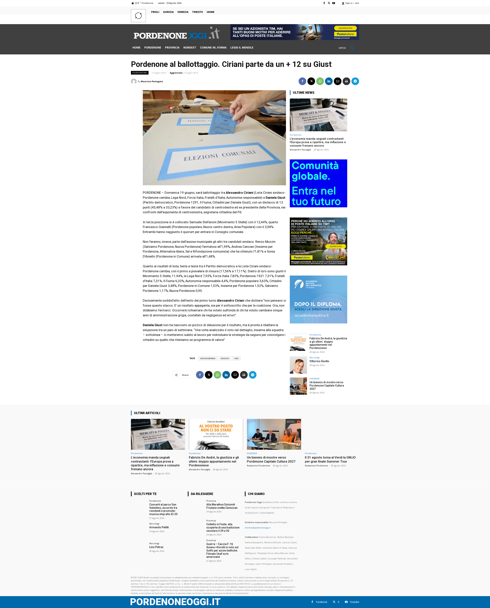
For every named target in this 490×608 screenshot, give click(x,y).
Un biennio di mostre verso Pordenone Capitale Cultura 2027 (327, 385)
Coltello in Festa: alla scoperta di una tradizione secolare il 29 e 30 (222, 527)
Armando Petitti (159, 527)
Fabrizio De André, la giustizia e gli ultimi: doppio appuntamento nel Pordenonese (328, 343)
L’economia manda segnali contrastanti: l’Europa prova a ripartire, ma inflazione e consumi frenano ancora (318, 142)
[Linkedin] (329, 81)
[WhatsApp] (320, 81)
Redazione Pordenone (258, 465)
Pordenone (139, 72)
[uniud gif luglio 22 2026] (318, 206)
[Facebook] (324, 3)
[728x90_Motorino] (294, 39)
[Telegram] (355, 81)
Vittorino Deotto (319, 361)
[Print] (346, 81)
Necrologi (314, 357)
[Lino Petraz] (139, 550)
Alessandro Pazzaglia (300, 149)
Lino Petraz (156, 547)
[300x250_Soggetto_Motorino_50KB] (318, 264)
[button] (349, 47)
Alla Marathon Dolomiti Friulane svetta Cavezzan (222, 506)
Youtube (354, 602)
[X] (329, 3)
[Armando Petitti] (139, 530)
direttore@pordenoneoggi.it (258, 528)
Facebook (321, 602)
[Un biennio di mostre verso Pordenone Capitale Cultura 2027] (298, 386)
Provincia (211, 501)
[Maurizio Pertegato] (134, 81)
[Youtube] (333, 3)
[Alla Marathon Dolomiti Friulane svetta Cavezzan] (196, 508)
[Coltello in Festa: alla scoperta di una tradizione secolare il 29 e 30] (196, 527)
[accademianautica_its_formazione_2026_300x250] (318, 322)
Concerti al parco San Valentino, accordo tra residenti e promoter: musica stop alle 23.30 (163, 509)
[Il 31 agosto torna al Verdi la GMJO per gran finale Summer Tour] (332, 434)
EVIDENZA (314, 378)
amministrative (207, 358)
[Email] (337, 81)
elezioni (225, 358)
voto (236, 358)
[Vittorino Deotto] (298, 365)
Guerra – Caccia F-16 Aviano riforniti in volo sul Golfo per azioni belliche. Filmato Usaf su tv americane (222, 550)
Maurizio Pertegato (152, 81)
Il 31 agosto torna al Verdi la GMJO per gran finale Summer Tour (330, 459)
